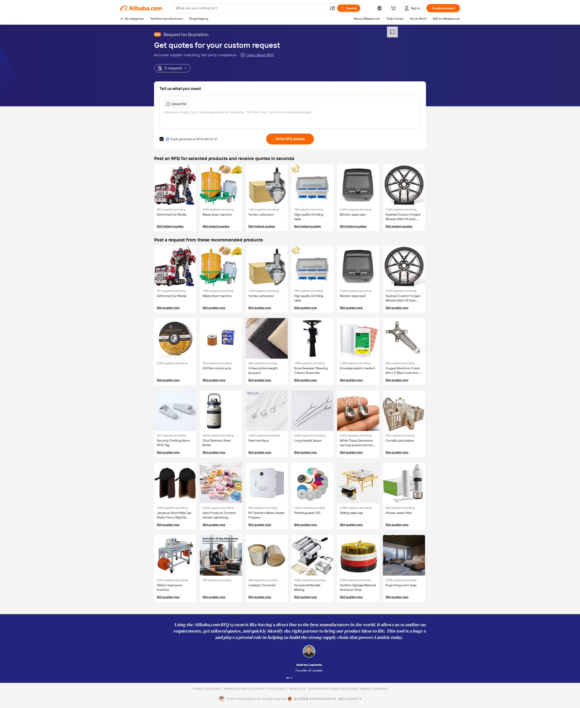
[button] (332, 8)
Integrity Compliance (373, 688)
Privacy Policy (277, 688)
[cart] (394, 9)
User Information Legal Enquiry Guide (332, 688)
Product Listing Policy (207, 688)
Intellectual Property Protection (245, 688)
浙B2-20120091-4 (349, 699)
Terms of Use (297, 688)
